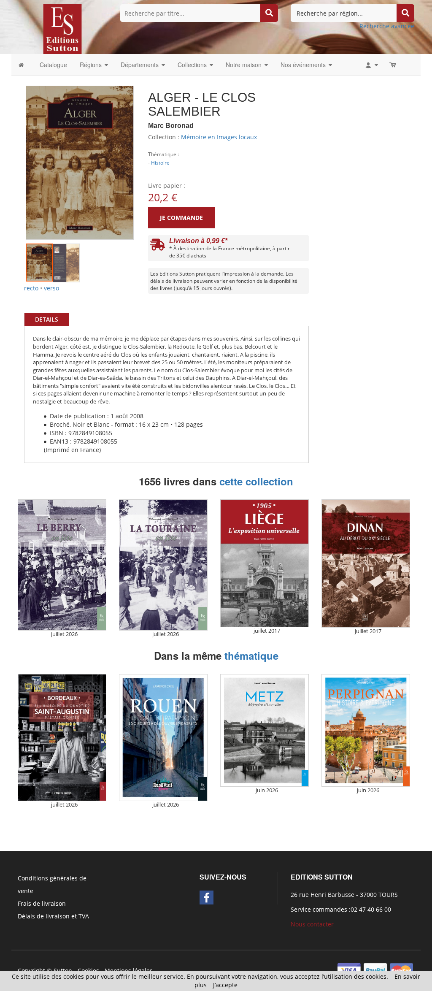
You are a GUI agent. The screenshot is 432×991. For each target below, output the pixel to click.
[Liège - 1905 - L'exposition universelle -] (264, 563)
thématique (251, 655)
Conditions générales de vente (52, 884)
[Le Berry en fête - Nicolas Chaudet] (62, 565)
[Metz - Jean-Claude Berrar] (264, 730)
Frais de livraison (42, 903)
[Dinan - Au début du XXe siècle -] (365, 563)
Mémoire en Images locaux (219, 137)
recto (31, 288)
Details (46, 319)
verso (51, 288)
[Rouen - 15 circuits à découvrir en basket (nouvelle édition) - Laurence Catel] (163, 737)
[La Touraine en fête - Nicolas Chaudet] (163, 565)
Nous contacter (312, 924)
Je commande (181, 218)
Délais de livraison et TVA (53, 916)
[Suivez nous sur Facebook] (206, 897)
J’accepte (225, 985)
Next (146, 152)
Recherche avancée (386, 26)
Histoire (160, 162)
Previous (13, 152)
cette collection (256, 481)
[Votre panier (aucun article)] (393, 64)
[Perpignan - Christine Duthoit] (365, 730)
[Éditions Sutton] (62, 28)
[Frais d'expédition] (157, 247)
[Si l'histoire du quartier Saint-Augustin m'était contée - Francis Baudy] (62, 737)
